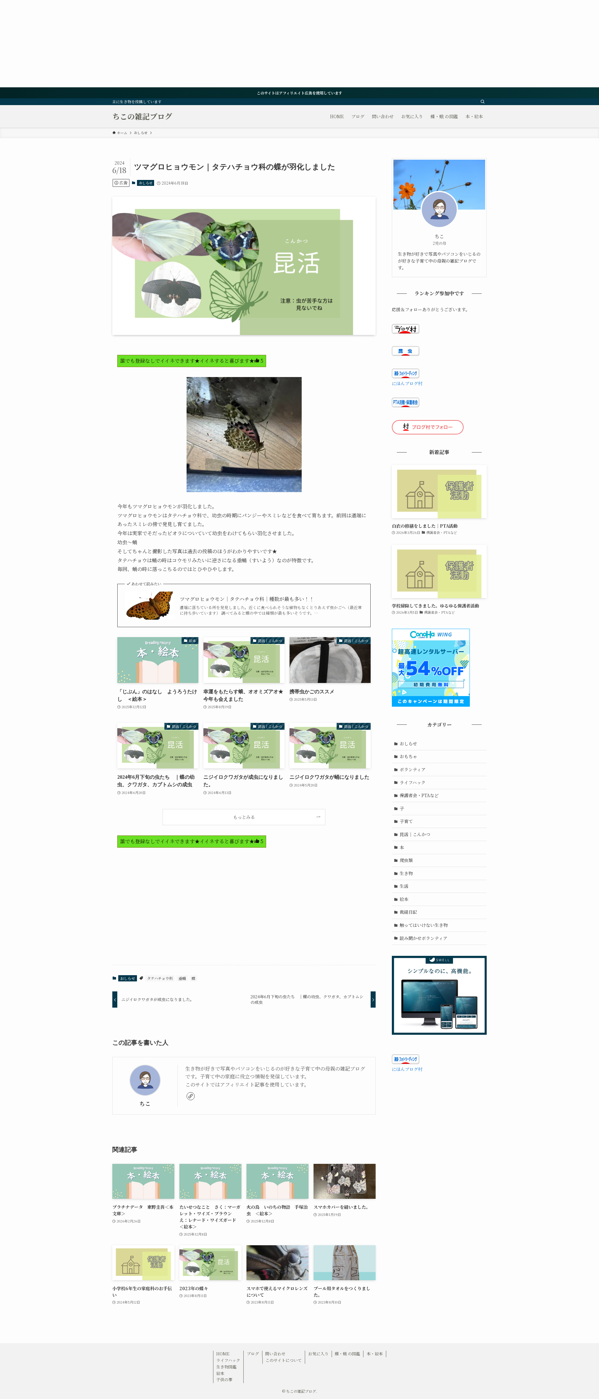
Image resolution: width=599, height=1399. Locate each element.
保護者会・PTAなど (419, 795)
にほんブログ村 (407, 383)
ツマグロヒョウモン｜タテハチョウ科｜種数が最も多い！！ (247, 599)
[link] (191, 1096)
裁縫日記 (408, 912)
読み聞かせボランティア (423, 938)
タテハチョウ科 (160, 978)
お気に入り (318, 1354)
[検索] (483, 101)
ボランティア (413, 769)
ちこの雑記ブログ (142, 116)
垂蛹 (182, 978)
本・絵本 (375, 1354)
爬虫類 (406, 860)
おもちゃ (408, 756)
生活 (404, 886)
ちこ (145, 1103)
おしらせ (146, 182)
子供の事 (224, 1379)
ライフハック (413, 782)
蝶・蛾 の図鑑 (347, 1354)
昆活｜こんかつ (415, 834)
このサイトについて (283, 1360)
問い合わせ (275, 1354)
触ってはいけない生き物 (424, 925)
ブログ (253, 1354)
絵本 (404, 899)
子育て (406, 821)
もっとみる (244, 817)
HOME (222, 1354)
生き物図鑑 (226, 1367)
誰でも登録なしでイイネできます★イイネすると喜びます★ (191, 360)
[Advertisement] (187, 43)
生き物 (406, 873)
